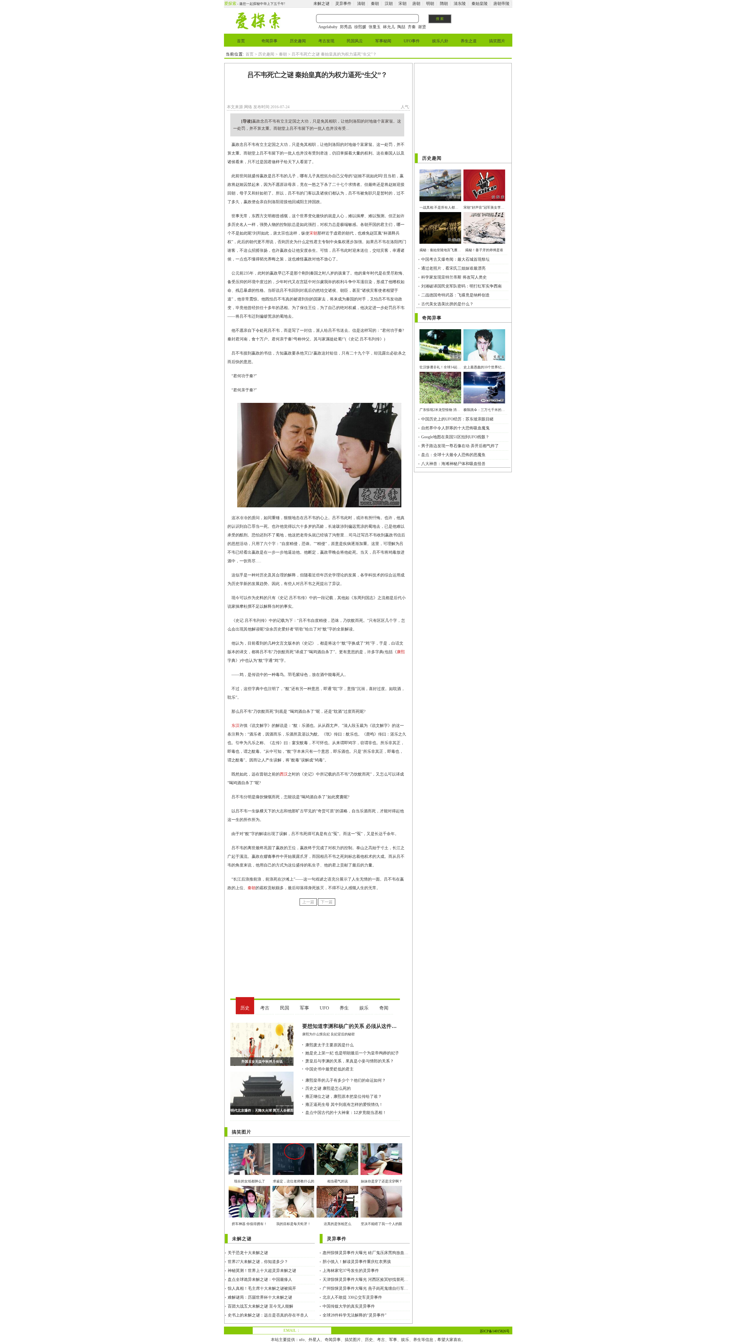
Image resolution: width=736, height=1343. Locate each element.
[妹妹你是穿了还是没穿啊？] (381, 1173)
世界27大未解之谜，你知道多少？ (258, 1262)
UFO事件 (412, 41)
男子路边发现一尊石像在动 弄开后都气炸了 (460, 446)
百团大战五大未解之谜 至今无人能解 (260, 1306)
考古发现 (326, 41)
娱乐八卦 (440, 41)
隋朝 (444, 3)
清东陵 (460, 3)
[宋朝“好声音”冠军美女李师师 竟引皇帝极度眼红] (484, 200)
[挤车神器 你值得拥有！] (249, 1216)
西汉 (284, 774)
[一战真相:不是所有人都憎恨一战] (440, 200)
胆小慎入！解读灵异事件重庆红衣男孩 (357, 1262)
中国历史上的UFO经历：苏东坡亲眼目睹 (457, 419)
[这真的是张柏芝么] (337, 1216)
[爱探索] (258, 28)
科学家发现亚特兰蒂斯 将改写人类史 (454, 277)
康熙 (401, 652)
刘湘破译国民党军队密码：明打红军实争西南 (461, 286)
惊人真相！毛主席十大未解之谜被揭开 (262, 1288)
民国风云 (355, 41)
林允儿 (389, 27)
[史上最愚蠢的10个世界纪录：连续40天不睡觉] (484, 359)
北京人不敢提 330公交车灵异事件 (352, 1297)
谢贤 (422, 27)
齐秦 (412, 27)
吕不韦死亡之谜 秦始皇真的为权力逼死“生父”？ (317, 75)
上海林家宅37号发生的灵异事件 (351, 1270)
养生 (417, 1340)
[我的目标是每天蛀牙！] (293, 1216)
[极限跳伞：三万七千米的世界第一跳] (484, 402)
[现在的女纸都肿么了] (249, 1173)
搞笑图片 (497, 41)
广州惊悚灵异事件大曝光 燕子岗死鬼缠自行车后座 (366, 1288)
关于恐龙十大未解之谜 (248, 1253)
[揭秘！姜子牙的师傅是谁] (484, 242)
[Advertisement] (317, 93)
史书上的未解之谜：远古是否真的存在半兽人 (268, 1315)
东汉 (235, 725)
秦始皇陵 (479, 3)
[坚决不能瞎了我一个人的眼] (381, 1216)
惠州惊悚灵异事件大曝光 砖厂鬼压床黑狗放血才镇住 (366, 1253)
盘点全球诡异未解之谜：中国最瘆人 (260, 1279)
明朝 (430, 3)
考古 (381, 1340)
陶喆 (401, 27)
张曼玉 (375, 27)
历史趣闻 (298, 41)
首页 (241, 41)
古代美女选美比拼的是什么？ (447, 304)
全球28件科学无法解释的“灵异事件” (354, 1315)
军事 (393, 1340)
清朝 (361, 3)
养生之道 (469, 41)
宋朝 (402, 3)
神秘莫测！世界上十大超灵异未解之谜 (262, 1270)
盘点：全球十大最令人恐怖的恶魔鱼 (453, 455)
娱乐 (405, 1340)
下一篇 (327, 902)
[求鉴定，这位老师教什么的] (293, 1173)
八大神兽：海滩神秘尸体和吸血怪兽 (453, 464)
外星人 (314, 1340)
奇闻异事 (269, 41)
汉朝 (389, 3)
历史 (369, 1340)
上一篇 (308, 902)
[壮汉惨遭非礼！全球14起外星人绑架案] (440, 359)
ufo (301, 1340)
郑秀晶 (346, 27)
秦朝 (375, 3)
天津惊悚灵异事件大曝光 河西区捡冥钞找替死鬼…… (366, 1279)
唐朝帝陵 (501, 3)
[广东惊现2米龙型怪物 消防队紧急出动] (440, 402)
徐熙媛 (360, 27)
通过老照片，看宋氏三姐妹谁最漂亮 (453, 268)
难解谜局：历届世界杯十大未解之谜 (260, 1297)
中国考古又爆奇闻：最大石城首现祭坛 (455, 259)
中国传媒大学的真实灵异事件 (349, 1306)
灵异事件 (343, 3)
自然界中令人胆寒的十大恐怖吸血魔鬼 (455, 428)
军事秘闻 (383, 41)
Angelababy (328, 27)
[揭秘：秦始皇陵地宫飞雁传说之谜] (440, 242)
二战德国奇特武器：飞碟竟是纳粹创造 (455, 295)
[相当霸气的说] (337, 1173)
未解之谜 (321, 3)
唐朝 (416, 3)
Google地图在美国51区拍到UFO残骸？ (455, 437)
